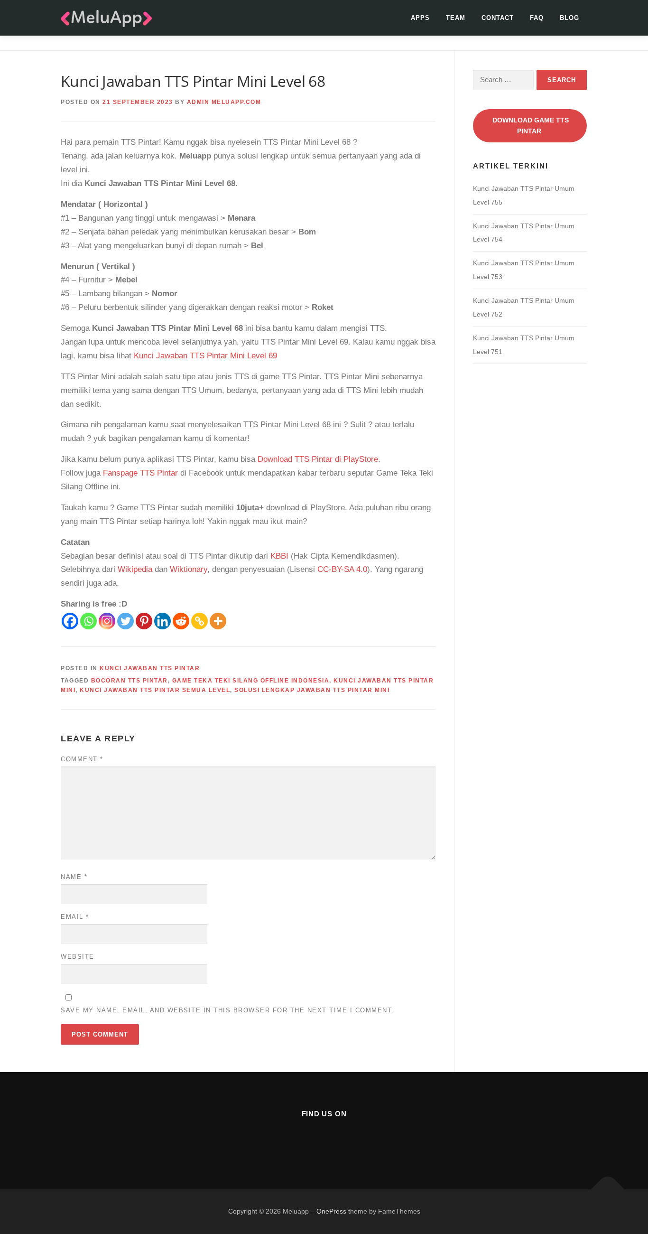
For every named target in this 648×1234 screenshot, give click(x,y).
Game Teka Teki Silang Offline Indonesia (251, 680)
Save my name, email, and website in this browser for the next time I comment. (227, 1010)
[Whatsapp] (88, 621)
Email (75, 916)
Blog (569, 17)
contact (497, 17)
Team (455, 17)
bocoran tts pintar (129, 680)
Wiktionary (188, 569)
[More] (218, 621)
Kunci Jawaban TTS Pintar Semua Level (155, 690)
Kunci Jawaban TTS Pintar (150, 668)
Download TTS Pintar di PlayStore (318, 459)
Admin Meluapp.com (224, 102)
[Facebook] (70, 621)
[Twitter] (125, 621)
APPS (420, 17)
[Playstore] (347, 1139)
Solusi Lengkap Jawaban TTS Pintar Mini (311, 690)
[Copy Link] (199, 621)
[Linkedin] (162, 621)
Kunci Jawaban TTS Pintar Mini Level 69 (205, 355)
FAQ (537, 17)
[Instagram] (107, 621)
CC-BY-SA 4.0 (342, 569)
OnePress (331, 1211)
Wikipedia (135, 569)
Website (77, 956)
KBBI (279, 556)
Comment (82, 759)
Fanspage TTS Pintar (140, 472)
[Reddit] (181, 621)
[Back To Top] (608, 1189)
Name (74, 876)
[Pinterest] (144, 621)
